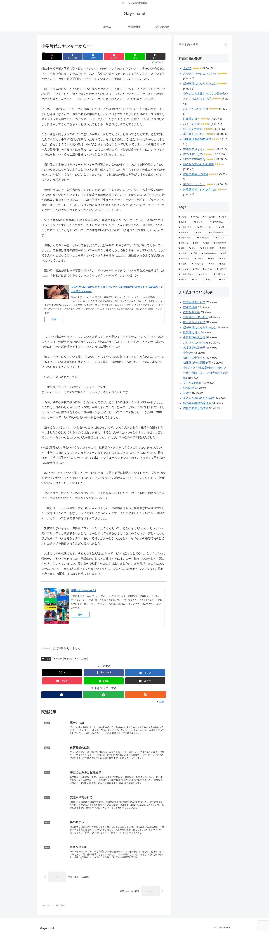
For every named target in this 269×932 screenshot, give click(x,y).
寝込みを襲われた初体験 (198, 164)
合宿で (187, 68)
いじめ (59, 659)
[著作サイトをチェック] (61, 694)
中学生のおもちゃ (194, 149)
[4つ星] (48, 648)
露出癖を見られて (194, 133)
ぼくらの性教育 (193, 128)
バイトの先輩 (191, 124)
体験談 (47, 659)
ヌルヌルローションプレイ (200, 73)
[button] (155, 56)
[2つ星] (44, 648)
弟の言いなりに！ (194, 184)
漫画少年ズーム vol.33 (83, 590)
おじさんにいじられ (195, 108)
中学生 (69, 659)
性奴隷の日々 (191, 118)
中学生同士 (82, 659)
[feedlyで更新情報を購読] (103, 694)
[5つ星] (50, 648)
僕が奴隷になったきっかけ (200, 83)
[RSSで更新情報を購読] (145, 694)
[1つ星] (42, 648)
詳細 (54, 319)
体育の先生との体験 (195, 174)
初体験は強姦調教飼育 (197, 139)
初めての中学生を (194, 159)
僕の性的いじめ (193, 154)
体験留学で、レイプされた (200, 189)
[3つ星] (46, 648)
